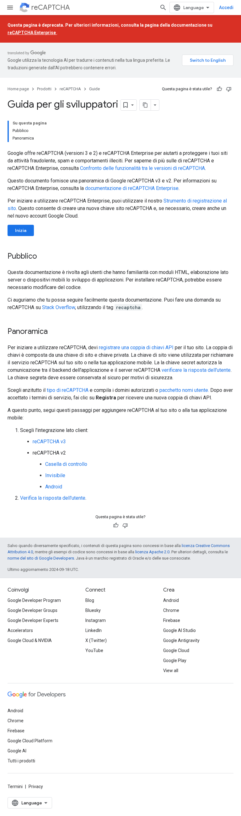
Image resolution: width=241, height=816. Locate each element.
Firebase (171, 620)
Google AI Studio (179, 630)
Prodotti (44, 89)
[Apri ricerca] (163, 7)
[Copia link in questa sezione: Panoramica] (54, 332)
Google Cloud (176, 650)
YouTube (94, 650)
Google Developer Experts (33, 620)
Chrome (171, 610)
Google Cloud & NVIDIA (30, 640)
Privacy (36, 786)
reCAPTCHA (50, 7)
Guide (94, 89)
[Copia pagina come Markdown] (145, 105)
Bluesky (93, 610)
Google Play (174, 660)
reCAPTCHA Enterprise (32, 32)
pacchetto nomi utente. (184, 390)
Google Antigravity (181, 640)
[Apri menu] (10, 7)
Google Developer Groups (32, 610)
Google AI (17, 750)
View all (170, 670)
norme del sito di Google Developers (41, 558)
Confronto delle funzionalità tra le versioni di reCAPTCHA (142, 168)
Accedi (226, 7)
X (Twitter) (96, 640)
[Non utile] (228, 89)
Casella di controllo (66, 464)
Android (53, 487)
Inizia (20, 230)
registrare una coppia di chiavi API (136, 347)
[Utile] (219, 89)
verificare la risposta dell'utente (196, 370)
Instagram (95, 620)
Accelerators (20, 630)
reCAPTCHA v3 (49, 442)
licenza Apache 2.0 (152, 552)
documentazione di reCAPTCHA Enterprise (132, 188)
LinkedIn (93, 630)
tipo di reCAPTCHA (67, 390)
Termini (15, 786)
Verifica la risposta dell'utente (52, 498)
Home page (18, 89)
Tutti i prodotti (21, 760)
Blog (89, 600)
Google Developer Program (34, 600)
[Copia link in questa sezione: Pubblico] (43, 257)
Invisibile (55, 475)
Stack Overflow (58, 307)
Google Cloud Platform (30, 740)
